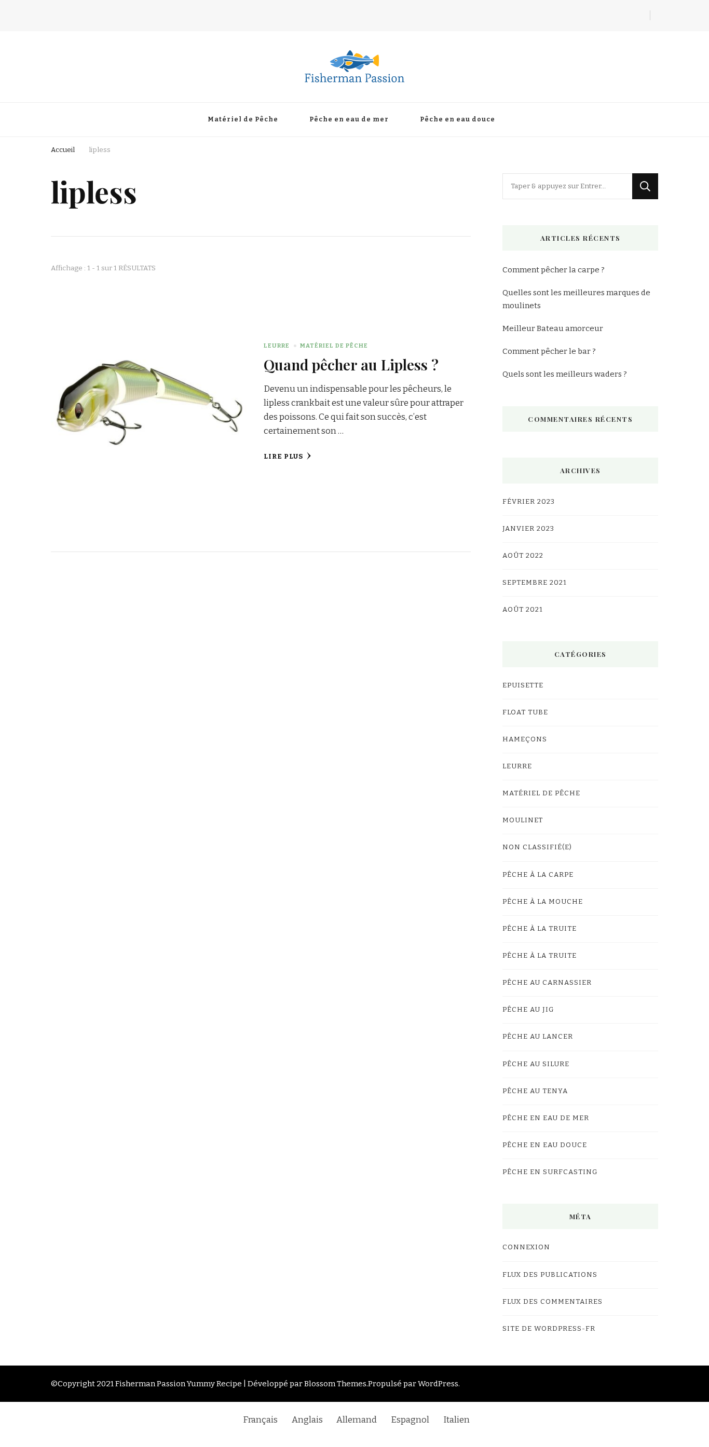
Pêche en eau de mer (349, 119)
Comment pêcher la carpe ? (553, 269)
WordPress (438, 1383)
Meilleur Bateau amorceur (552, 328)
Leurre (277, 345)
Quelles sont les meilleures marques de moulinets (576, 299)
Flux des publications (549, 1275)
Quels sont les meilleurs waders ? (564, 374)
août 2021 (522, 609)
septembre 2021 (534, 582)
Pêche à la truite (539, 929)
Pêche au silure (535, 1064)
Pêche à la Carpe (538, 875)
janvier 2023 (528, 529)
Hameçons (524, 739)
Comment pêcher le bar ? (549, 351)
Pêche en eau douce (457, 119)
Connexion (526, 1247)
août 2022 (522, 556)
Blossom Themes (335, 1383)
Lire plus (284, 456)
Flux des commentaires (552, 1302)
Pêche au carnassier (547, 983)
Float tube (525, 712)
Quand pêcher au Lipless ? (351, 364)
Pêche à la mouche (542, 902)
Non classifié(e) (537, 847)
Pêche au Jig (528, 1009)
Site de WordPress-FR (548, 1329)
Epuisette (522, 685)
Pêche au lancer (537, 1036)
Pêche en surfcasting (550, 1172)
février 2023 (528, 502)
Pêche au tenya (535, 1091)
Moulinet (522, 820)
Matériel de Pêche (243, 119)
